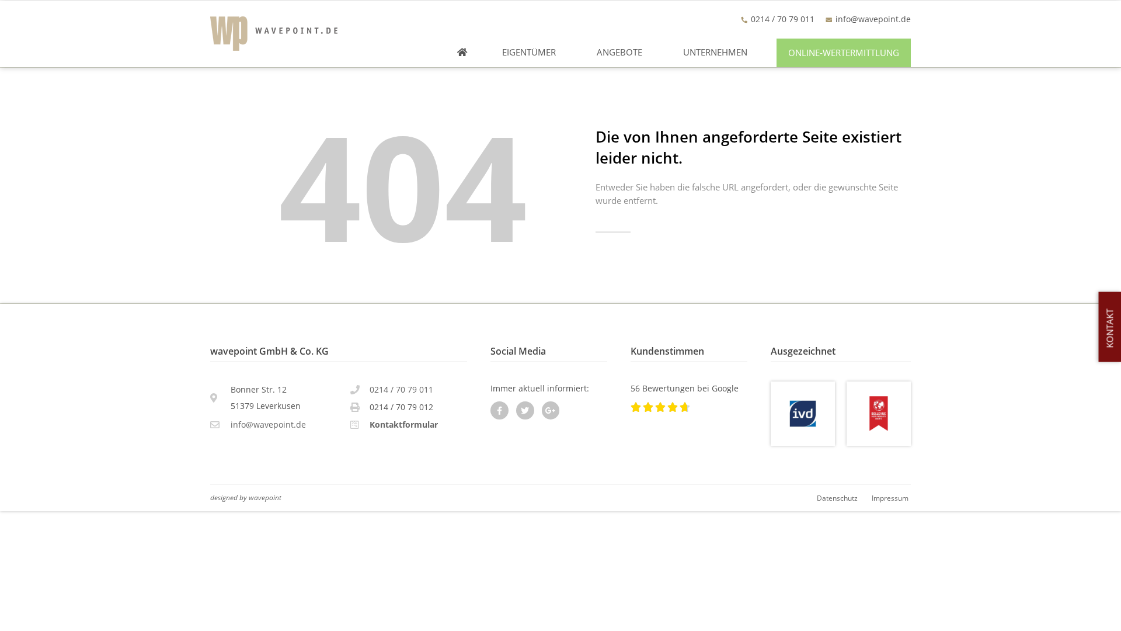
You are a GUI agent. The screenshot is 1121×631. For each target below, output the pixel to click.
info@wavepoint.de (873, 19)
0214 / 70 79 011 (401, 389)
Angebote (619, 52)
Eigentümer (529, 52)
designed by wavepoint (245, 497)
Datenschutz (837, 497)
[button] (844, 53)
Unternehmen (715, 52)
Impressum (890, 497)
